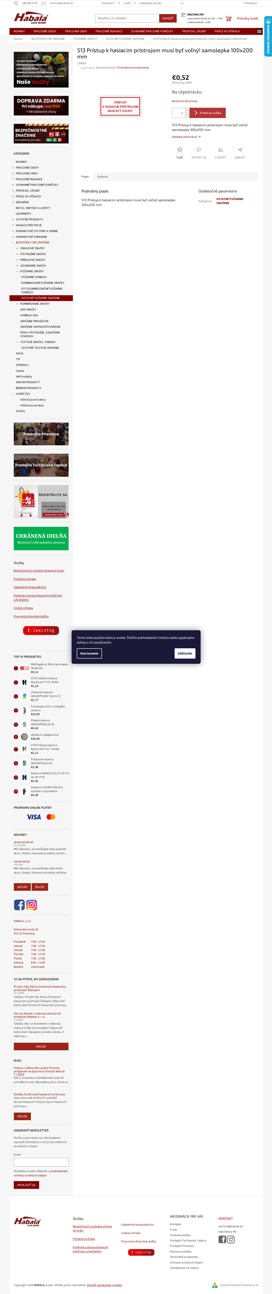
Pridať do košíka (210, 113)
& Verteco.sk (249, 1285)
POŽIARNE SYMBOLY (34, 277)
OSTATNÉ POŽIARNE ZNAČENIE (40, 298)
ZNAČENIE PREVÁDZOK (34, 321)
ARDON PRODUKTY (28, 382)
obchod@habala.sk (230, 1227)
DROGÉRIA (22, 202)
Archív (22, 887)
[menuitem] (19, 31)
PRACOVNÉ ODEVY (27, 168)
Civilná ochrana (23, 608)
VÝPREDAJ (22, 365)
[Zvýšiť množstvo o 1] (187, 110)
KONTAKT (225, 1218)
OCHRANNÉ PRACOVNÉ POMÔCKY (37, 185)
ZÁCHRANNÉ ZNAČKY (33, 266)
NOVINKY (21, 162)
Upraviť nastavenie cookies (104, 1285)
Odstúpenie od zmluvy (184, 1268)
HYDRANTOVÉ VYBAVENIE (31, 237)
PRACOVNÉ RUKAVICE (29, 179)
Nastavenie (89, 653)
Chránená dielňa (150, 3)
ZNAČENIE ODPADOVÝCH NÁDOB (40, 327)
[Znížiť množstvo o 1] (187, 115)
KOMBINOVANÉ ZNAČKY (35, 304)
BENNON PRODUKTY (28, 388)
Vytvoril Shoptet (230, 1285)
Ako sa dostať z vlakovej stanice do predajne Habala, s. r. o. (37, 1015)
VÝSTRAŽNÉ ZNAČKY (33, 254)
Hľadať (168, 18)
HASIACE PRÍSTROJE (29, 225)
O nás (127, 3)
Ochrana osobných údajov (186, 1262)
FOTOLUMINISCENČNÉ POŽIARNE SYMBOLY (41, 291)
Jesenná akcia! (24, 842)
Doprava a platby (181, 1251)
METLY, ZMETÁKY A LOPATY (33, 208)
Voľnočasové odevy (33, 400)
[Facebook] (20, 905)
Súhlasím (185, 653)
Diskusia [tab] (102, 177)
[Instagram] (31, 905)
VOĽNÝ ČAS (23, 394)
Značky (20, 411)
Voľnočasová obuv (32, 405)
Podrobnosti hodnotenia (133, 68)
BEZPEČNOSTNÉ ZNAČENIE (32, 242)
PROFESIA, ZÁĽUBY (28, 191)
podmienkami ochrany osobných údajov (41, 1173)
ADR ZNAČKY (28, 309)
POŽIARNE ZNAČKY (32, 271)
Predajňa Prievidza (182, 1246)
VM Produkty (24, 377)
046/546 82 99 (227, 1232)
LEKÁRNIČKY (23, 214)
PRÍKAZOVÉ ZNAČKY (32, 260)
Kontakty (108, 3)
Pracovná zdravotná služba (31, 617)
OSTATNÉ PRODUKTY (29, 219)
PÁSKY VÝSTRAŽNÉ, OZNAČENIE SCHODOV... (40, 334)
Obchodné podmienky (184, 1257)
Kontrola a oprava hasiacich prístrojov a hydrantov (38, 598)
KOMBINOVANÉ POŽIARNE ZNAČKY (42, 283)
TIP (18, 359)
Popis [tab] (85, 177)
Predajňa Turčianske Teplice (188, 1241)
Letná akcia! (22, 861)
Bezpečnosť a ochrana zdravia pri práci (39, 571)
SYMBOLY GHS (29, 315)
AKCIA (19, 353)
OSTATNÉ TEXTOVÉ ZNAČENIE (40, 348)
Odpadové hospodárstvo (30, 587)
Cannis (20, 371)
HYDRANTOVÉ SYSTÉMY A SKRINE (37, 231)
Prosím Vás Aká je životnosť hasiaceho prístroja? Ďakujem (40, 988)
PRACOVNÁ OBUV (27, 173)
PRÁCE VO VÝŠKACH (28, 196)
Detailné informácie (184, 137)
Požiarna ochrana (25, 579)
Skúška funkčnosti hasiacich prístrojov (40, 1094)
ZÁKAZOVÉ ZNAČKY (32, 248)
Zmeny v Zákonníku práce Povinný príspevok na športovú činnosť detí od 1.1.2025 (39, 1071)
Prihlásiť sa (26, 1185)
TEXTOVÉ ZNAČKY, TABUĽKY (38, 342)
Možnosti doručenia (184, 101)
